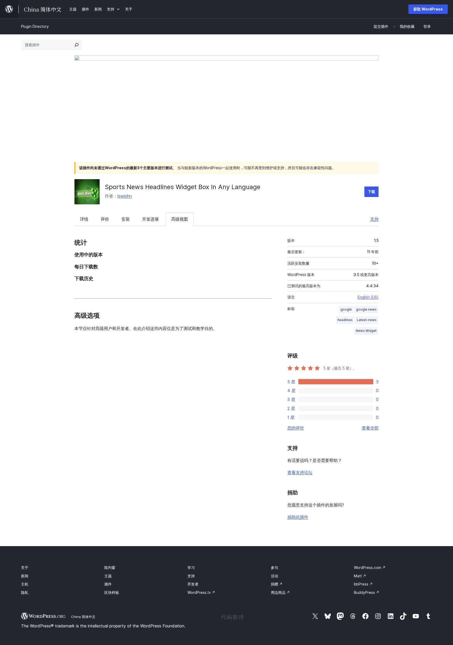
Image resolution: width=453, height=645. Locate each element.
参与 (274, 567)
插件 (108, 584)
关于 (24, 567)
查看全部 (370, 427)
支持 (374, 219)
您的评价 (295, 427)
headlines (345, 320)
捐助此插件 (297, 517)
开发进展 (150, 219)
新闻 (24, 576)
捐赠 (277, 584)
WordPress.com (370, 567)
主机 (24, 584)
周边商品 (280, 592)
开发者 (192, 584)
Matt (360, 576)
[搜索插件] (76, 45)
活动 (274, 576)
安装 (125, 219)
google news (366, 309)
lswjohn (124, 196)
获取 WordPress (428, 9)
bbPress (363, 584)
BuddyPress (366, 592)
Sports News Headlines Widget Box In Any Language (182, 187)
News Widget (366, 331)
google (346, 309)
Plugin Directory (35, 26)
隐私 (24, 592)
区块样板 (111, 592)
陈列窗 (109, 567)
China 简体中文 (83, 617)
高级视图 (179, 219)
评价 (105, 219)
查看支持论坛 (299, 472)
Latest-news (366, 320)
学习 (191, 567)
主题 (108, 576)
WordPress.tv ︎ (201, 592)
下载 (371, 191)
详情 (84, 219)
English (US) (368, 297)
